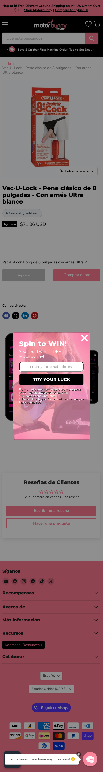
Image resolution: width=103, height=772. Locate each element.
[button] (90, 759)
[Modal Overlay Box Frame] (51, 386)
